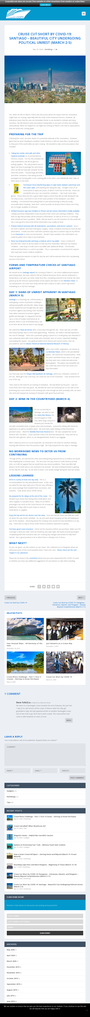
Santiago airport (29, 272)
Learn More (45, 5)
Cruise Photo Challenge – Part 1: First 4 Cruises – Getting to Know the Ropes (24, 678)
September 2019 (13, 984)
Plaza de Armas (26, 330)
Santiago (12, 299)
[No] (86, 1010)
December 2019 (13, 967)
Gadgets (10, 791)
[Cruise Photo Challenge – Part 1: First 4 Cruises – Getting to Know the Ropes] (25, 663)
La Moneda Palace (53, 352)
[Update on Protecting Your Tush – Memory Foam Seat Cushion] (10, 846)
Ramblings (49, 49)
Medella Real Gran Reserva (40, 432)
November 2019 (13, 973)
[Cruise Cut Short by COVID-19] (64, 663)
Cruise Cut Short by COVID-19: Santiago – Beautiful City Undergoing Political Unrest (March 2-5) (48, 885)
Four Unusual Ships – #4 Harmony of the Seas (24, 644)
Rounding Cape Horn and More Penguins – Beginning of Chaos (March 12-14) (45, 865)
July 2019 (10, 996)
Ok (37, 1013)
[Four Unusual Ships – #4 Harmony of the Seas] (25, 629)
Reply (69, 720)
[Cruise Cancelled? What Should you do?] (10, 827)
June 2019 (11, 1001)
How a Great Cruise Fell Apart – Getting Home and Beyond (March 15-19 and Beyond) (45, 855)
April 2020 (11, 955)
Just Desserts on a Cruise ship (59, 643)
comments (33, 558)
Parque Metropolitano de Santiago (39, 374)
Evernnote (19, 234)
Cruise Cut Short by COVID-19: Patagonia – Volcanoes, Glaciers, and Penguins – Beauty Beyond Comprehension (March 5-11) (46, 875)
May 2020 (11, 950)
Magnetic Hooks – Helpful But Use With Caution (33, 835)
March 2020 (11, 961)
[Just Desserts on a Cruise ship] (64, 629)
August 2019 (12, 990)
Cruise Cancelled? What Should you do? (30, 826)
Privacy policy (48, 1013)
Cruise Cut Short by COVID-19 (59, 677)
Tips (8, 802)
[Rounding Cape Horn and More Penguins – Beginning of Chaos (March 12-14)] (10, 866)
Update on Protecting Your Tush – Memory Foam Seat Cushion (39, 845)
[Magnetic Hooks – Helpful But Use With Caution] (10, 837)
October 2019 (12, 978)
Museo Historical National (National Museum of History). (47, 344)
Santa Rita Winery (44, 415)
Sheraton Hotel (69, 281)
